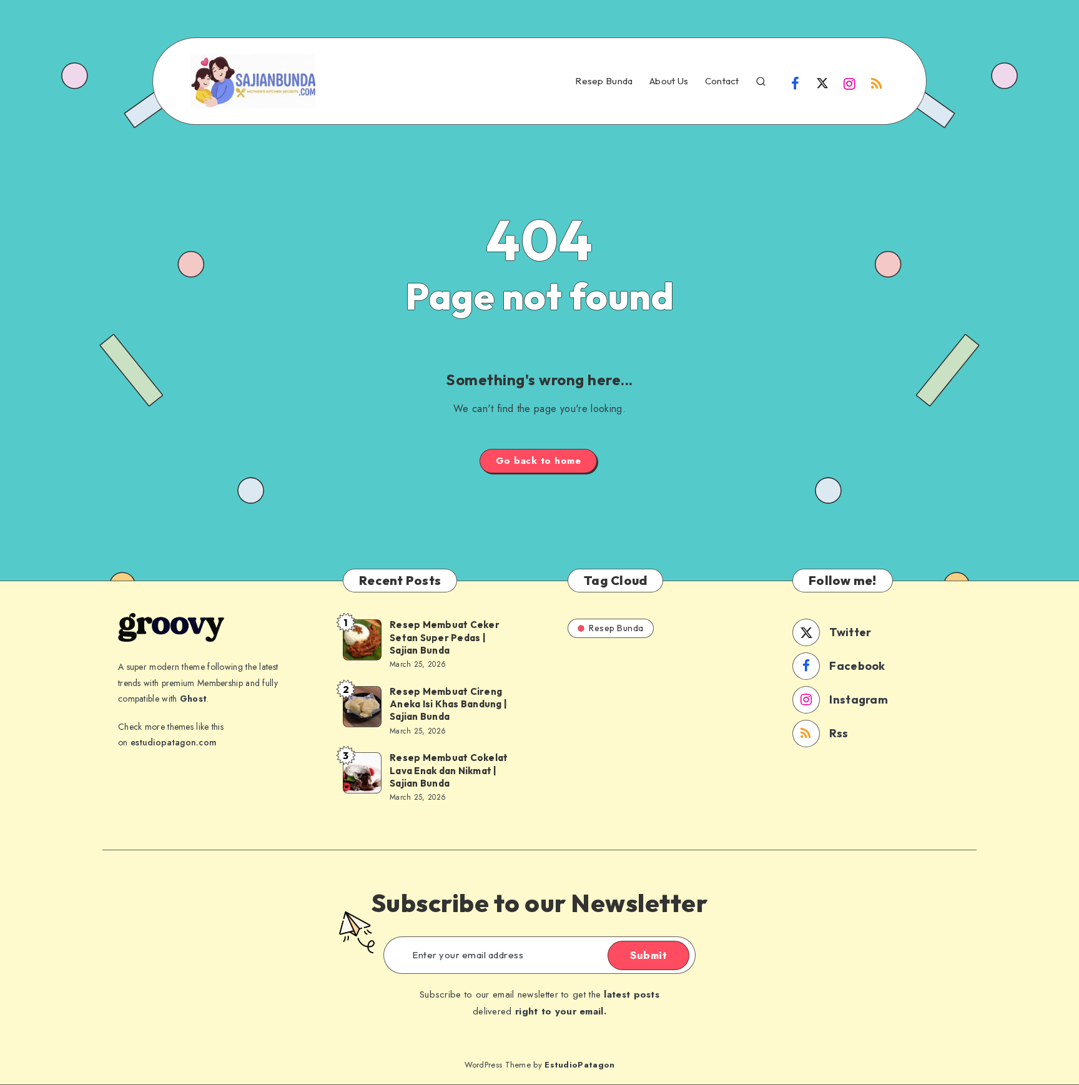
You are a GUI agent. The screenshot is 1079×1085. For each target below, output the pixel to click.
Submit (648, 955)
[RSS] (876, 82)
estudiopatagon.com (174, 742)
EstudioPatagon (579, 1065)
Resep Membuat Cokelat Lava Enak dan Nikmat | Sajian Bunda (449, 770)
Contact (722, 81)
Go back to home (538, 461)
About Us (668, 81)
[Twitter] (822, 82)
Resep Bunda (604, 81)
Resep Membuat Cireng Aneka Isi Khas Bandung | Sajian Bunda (448, 704)
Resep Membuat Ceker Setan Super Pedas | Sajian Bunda (445, 637)
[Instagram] (849, 82)
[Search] (761, 79)
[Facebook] (795, 82)
